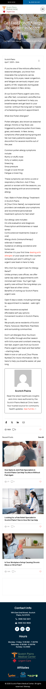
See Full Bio (29, 409)
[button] (42, 9)
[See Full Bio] (35, 409)
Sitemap (27, 686)
